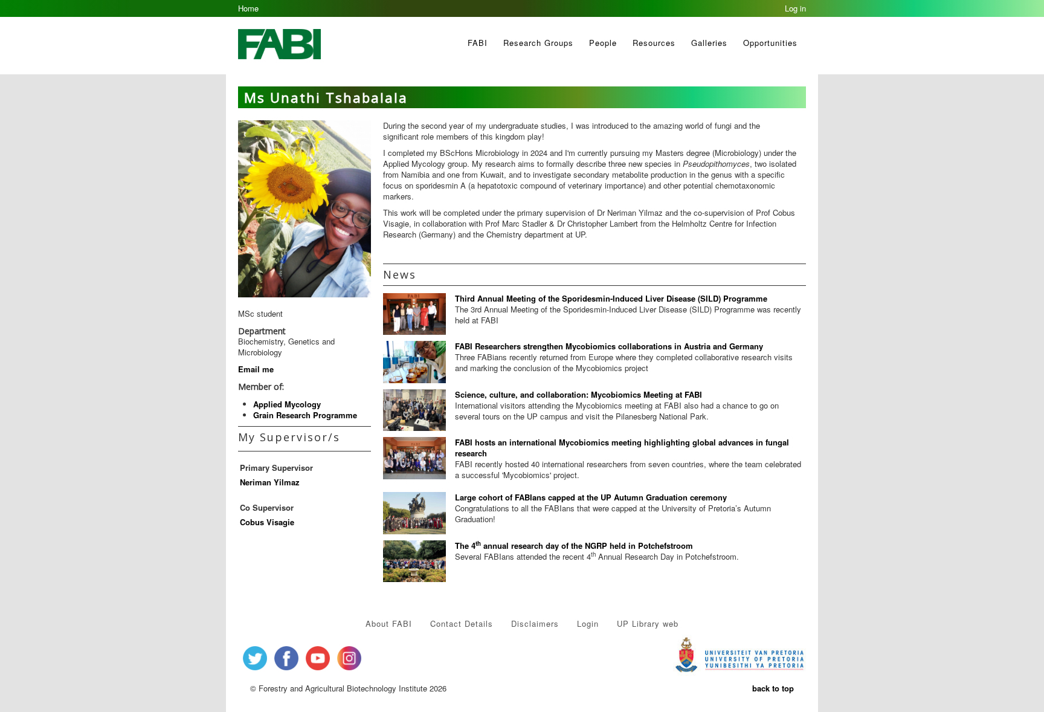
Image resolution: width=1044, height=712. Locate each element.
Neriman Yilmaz (270, 482)
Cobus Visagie (267, 522)
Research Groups (538, 42)
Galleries (709, 42)
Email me (256, 369)
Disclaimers (535, 623)
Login (588, 623)
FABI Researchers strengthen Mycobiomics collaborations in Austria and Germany (609, 346)
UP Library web (647, 623)
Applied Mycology (287, 404)
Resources (654, 42)
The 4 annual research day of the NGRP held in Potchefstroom (574, 545)
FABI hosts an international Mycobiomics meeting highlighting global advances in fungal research (622, 447)
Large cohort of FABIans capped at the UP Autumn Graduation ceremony (591, 497)
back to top (773, 688)
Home (248, 8)
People (603, 42)
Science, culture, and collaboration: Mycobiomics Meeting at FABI (578, 394)
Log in (795, 8)
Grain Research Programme (305, 415)
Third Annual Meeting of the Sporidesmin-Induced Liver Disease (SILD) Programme (611, 298)
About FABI (389, 623)
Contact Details (461, 623)
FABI (478, 42)
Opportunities (770, 42)
